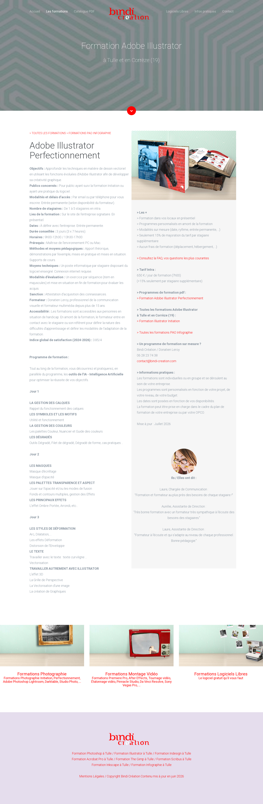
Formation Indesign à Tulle (173, 753)
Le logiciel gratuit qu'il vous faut (221, 678)
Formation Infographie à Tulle (151, 765)
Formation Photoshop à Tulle (92, 753)
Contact (227, 11)
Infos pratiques (205, 11)
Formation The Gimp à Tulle (135, 759)
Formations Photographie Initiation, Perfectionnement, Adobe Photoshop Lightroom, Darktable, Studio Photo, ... (42, 679)
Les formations (57, 11)
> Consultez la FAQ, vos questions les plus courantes (173, 258)
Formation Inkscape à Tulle (110, 765)
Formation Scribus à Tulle (173, 759)
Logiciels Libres (177, 11)
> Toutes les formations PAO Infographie (165, 332)
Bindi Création (130, 776)
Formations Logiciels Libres (220, 673)
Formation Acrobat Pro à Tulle (93, 759)
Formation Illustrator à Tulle (133, 753)
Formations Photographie (42, 673)
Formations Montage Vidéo (131, 673)
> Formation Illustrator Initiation (158, 321)
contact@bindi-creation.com (156, 361)
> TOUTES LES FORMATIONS (48, 133)
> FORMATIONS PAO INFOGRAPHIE (89, 133)
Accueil (35, 11)
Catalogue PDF (84, 11)
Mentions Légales (91, 776)
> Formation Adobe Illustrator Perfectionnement (170, 298)
